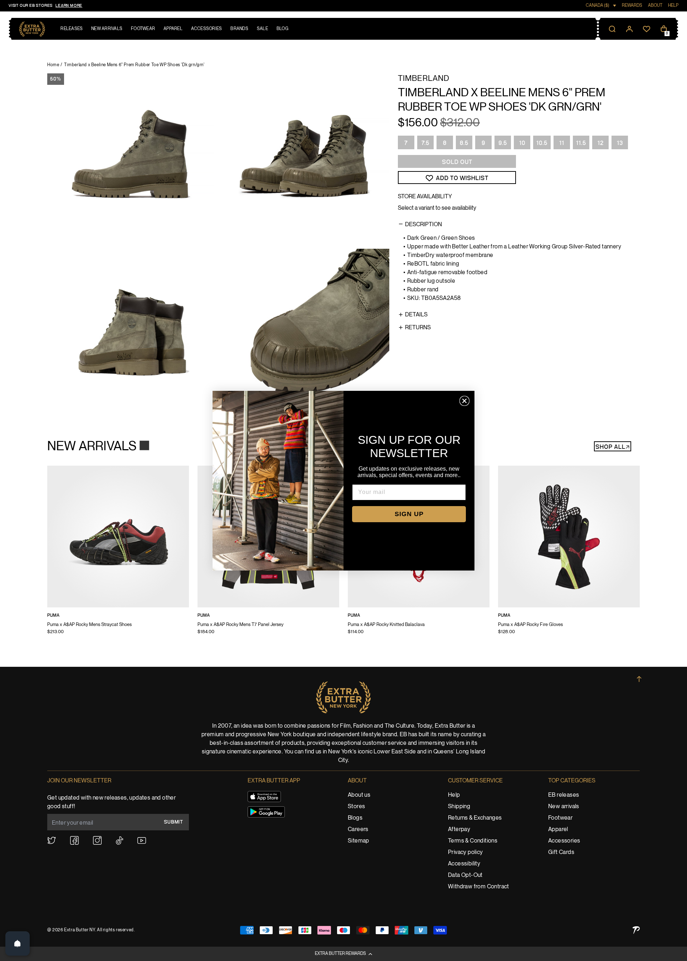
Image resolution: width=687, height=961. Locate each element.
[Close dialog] (464, 401)
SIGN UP (409, 514)
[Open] (17, 943)
